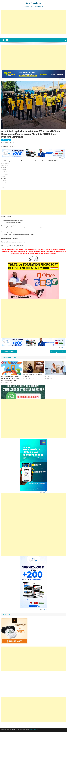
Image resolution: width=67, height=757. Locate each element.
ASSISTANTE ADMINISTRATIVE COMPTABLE (10, 352)
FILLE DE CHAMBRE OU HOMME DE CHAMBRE (32, 375)
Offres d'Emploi (6, 140)
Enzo (12, 142)
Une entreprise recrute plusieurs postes (58, 352)
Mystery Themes (33, 729)
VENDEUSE (48, 376)
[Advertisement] (33, 22)
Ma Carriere (33, 3)
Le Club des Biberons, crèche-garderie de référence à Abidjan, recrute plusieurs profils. (10, 378)
